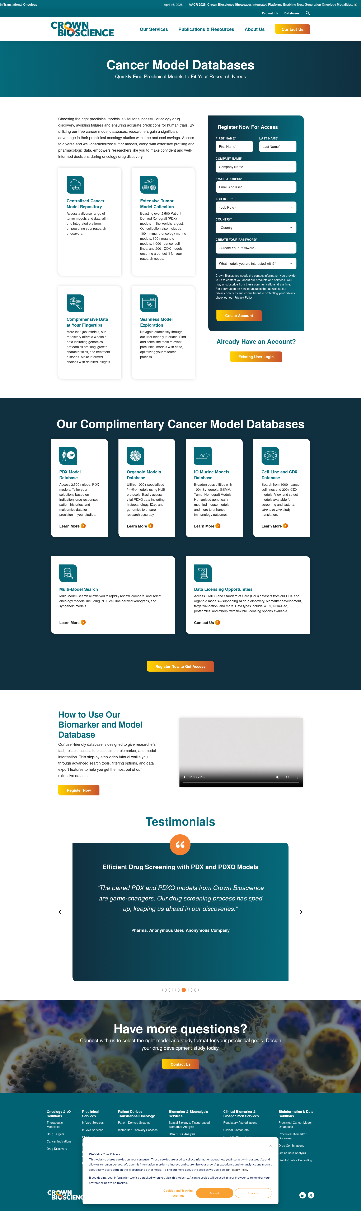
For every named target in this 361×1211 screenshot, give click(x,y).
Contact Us (293, 29)
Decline (253, 1193)
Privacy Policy (239, 1169)
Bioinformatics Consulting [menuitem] (295, 1160)
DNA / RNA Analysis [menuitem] (182, 1134)
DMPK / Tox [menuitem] (90, 1137)
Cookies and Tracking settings (178, 1193)
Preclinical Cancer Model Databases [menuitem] (295, 1124)
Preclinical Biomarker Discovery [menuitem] (292, 1136)
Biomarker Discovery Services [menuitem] (138, 1130)
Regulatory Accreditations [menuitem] (240, 1122)
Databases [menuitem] (292, 13)
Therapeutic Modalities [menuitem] (55, 1124)
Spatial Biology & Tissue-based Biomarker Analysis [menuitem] (189, 1124)
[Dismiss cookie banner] (270, 1146)
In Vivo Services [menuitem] (92, 1130)
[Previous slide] (60, 912)
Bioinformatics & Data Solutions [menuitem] (296, 1114)
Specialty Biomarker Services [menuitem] (242, 1137)
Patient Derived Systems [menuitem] (134, 1122)
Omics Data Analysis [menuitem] (292, 1153)
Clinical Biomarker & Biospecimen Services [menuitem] (241, 1114)
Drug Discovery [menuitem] (57, 1148)
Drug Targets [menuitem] (55, 1134)
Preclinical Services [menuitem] (90, 1114)
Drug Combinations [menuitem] (291, 1145)
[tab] (164, 990)
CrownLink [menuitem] (270, 13)
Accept (214, 1193)
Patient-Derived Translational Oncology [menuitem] (136, 1114)
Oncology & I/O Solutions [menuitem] (59, 1114)
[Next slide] (301, 912)
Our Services (154, 29)
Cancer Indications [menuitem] (59, 1141)
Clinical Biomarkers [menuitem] (236, 1130)
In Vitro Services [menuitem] (93, 1122)
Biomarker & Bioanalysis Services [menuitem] (188, 1114)
